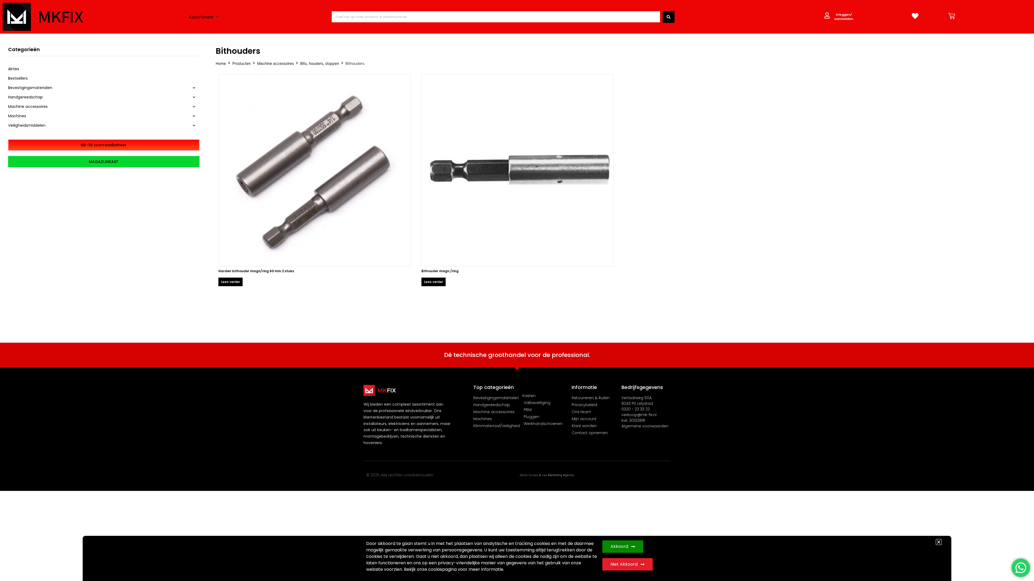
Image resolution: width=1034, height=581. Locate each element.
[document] (517, 290)
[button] (939, 542)
